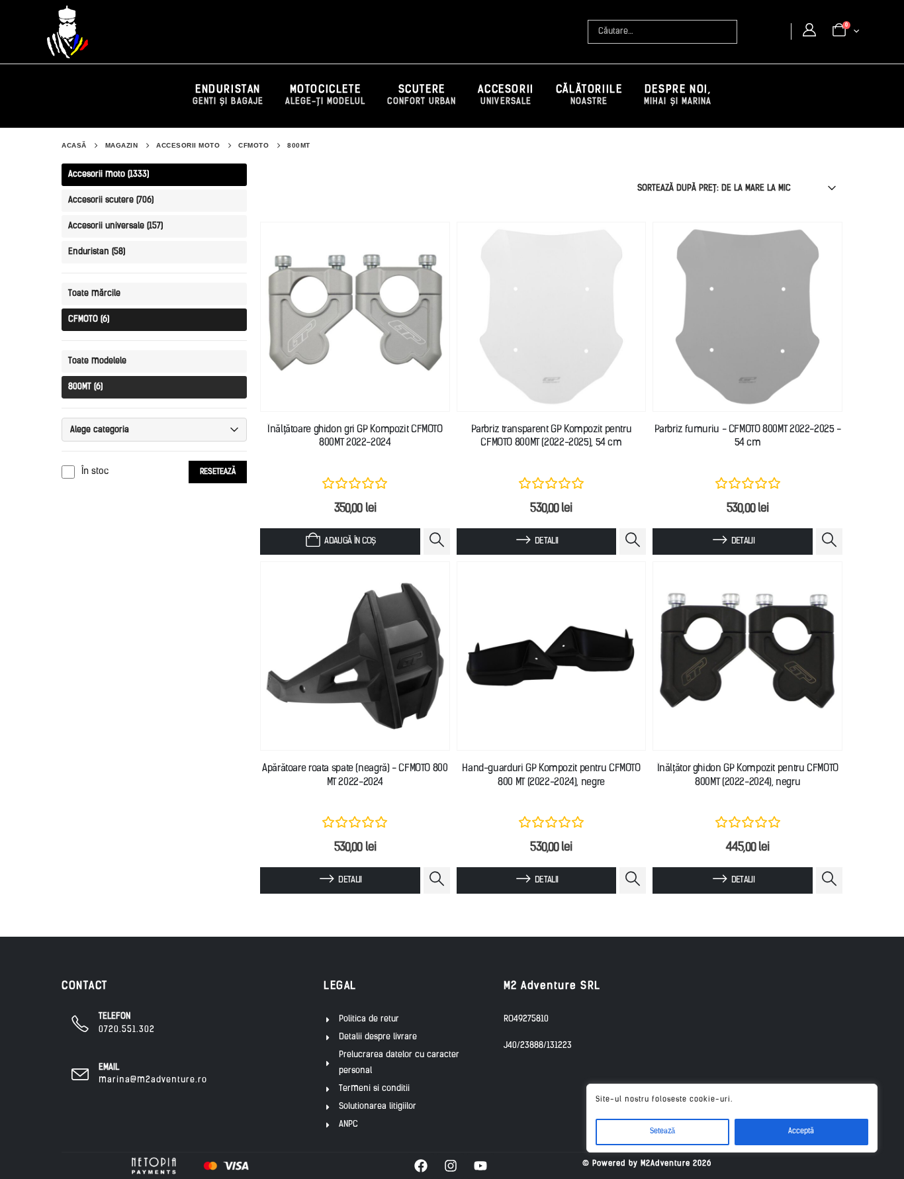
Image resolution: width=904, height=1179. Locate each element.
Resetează (218, 472)
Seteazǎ (662, 1131)
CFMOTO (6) (88, 319)
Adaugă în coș (350, 541)
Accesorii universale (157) (115, 226)
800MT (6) (85, 387)
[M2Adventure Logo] (67, 31)
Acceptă (801, 1131)
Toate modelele (97, 361)
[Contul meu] (809, 31)
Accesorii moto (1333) (108, 174)
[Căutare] (729, 32)
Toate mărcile (94, 293)
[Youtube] (480, 1166)
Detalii (546, 541)
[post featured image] (355, 316)
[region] (732, 1118)
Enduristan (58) (96, 252)
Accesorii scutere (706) (111, 200)
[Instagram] (450, 1166)
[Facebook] (421, 1166)
